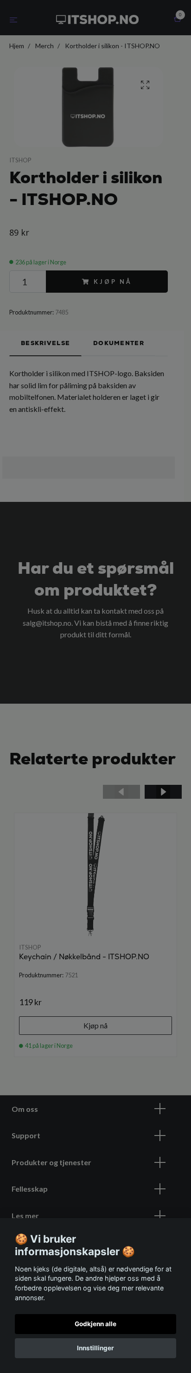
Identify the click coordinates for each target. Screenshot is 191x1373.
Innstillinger (95, 1348)
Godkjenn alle (95, 1324)
